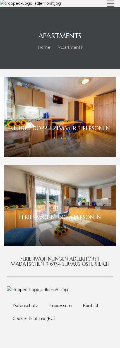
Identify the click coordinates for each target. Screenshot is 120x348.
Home (44, 47)
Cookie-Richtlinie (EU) (34, 318)
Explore (60, 138)
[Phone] (60, 335)
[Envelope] (73, 335)
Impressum (60, 305)
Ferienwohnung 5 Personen (60, 217)
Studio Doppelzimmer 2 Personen (60, 128)
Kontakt (91, 305)
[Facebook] (46, 335)
